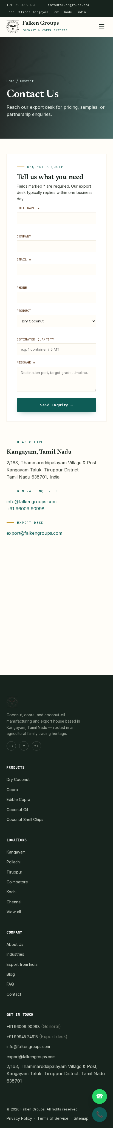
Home (10, 81)
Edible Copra (18, 799)
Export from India (22, 964)
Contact (14, 994)
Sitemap (81, 1118)
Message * (26, 362)
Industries (15, 954)
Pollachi (14, 862)
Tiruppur (14, 872)
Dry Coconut (18, 779)
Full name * (28, 208)
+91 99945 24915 (22, 1036)
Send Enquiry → (56, 405)
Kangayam (16, 852)
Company (24, 236)
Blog (11, 974)
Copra (12, 789)
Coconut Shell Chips (25, 819)
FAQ (10, 984)
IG (11, 746)
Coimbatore (17, 882)
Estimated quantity (35, 339)
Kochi (11, 891)
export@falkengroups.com (34, 533)
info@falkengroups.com (68, 5)
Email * (24, 259)
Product (24, 311)
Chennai (14, 902)
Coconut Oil (17, 809)
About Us (15, 944)
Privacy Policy (19, 1118)
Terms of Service (53, 1118)
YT (36, 746)
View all (14, 911)
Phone (22, 288)
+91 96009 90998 (21, 5)
